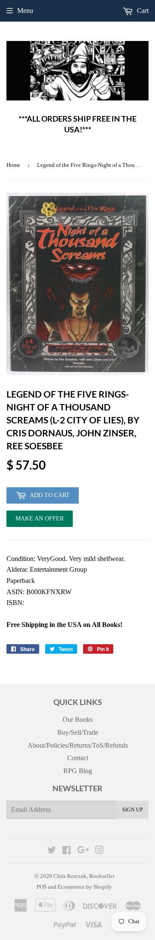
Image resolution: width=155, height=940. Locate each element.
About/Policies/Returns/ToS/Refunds (78, 745)
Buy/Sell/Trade (77, 732)
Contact (77, 757)
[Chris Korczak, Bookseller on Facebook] (66, 851)
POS (41, 887)
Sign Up (132, 810)
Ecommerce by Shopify (85, 887)
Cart (142, 10)
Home (13, 165)
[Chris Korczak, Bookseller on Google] (83, 851)
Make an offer (39, 521)
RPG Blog (77, 770)
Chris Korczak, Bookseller (84, 876)
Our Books (77, 719)
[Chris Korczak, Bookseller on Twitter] (51, 851)
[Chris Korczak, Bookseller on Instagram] (99, 851)
